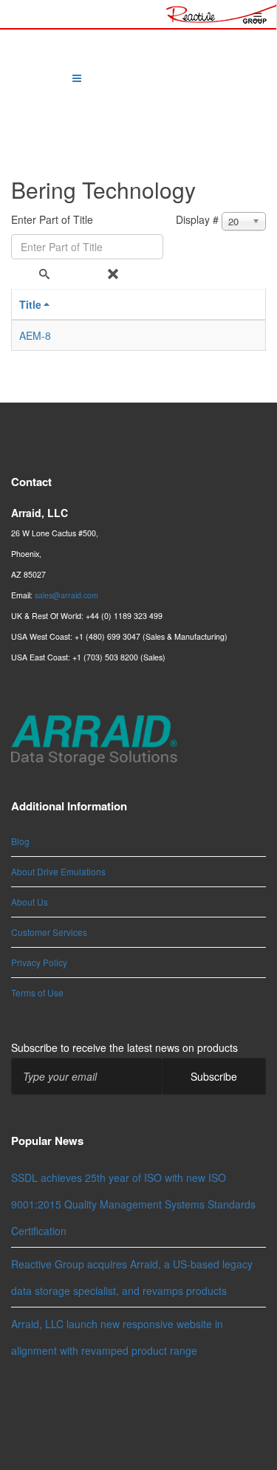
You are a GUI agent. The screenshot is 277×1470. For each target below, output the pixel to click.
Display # (197, 219)
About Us (29, 901)
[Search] (46, 274)
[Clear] (114, 274)
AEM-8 (35, 335)
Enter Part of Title (53, 219)
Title (30, 304)
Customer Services (49, 932)
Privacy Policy (39, 962)
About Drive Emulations (58, 871)
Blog (20, 841)
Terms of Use (37, 992)
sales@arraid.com (66, 595)
